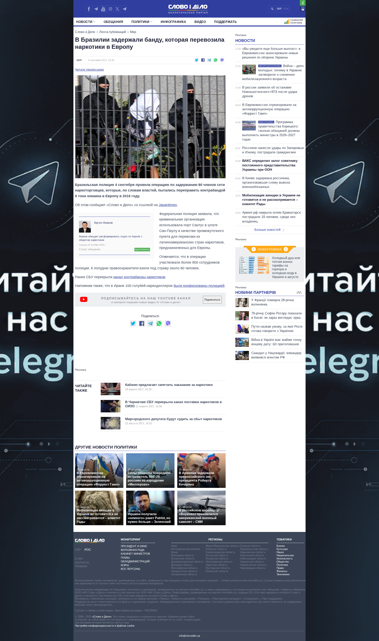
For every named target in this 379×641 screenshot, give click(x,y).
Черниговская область (253, 564)
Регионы (215, 539)
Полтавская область (218, 568)
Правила (81, 566)
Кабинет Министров (135, 553)
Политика (282, 564)
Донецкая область (182, 564)
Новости (84, 22)
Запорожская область (184, 574)
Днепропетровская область (187, 561)
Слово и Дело (85, 32)
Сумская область (250, 545)
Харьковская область (252, 552)
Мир (133, 32)
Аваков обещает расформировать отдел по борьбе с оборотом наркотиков (110, 238)
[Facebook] (88, 8)
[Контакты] (303, 8)
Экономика (283, 574)
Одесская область (217, 564)
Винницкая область (182, 555)
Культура (282, 549)
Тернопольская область (254, 549)
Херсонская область (252, 555)
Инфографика (173, 22)
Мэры (125, 565)
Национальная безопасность (285, 557)
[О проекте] (303, 3)
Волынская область (183, 558)
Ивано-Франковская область (222, 545)
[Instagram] (110, 8)
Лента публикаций (112, 32)
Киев (174, 545)
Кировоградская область (220, 552)
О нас (79, 558)
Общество (283, 561)
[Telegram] (95, 8)
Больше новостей (267, 229)
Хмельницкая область (253, 558)
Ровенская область (217, 571)
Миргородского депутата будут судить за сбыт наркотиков (173, 421)
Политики (140, 22)
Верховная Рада (132, 550)
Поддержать (225, 22)
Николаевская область (219, 561)
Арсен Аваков (103, 222)
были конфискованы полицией (199, 286)
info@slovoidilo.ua (189, 635)
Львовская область (217, 558)
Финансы (282, 571)
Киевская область (216, 549)
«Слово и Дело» (102, 616)
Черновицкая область (253, 568)
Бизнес (281, 545)
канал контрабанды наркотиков (139, 277)
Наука (280, 552)
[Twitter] (117, 8)
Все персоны (130, 568)
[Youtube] (103, 8)
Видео (200, 22)
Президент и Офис (134, 546)
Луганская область (217, 555)
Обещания (113, 22)
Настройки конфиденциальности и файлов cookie (104, 625)
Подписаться (212, 299)
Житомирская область (184, 568)
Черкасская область (252, 561)
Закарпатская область (184, 571)
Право (280, 568)
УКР (279, 8)
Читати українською (89, 69)
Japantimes (168, 205)
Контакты (82, 562)
